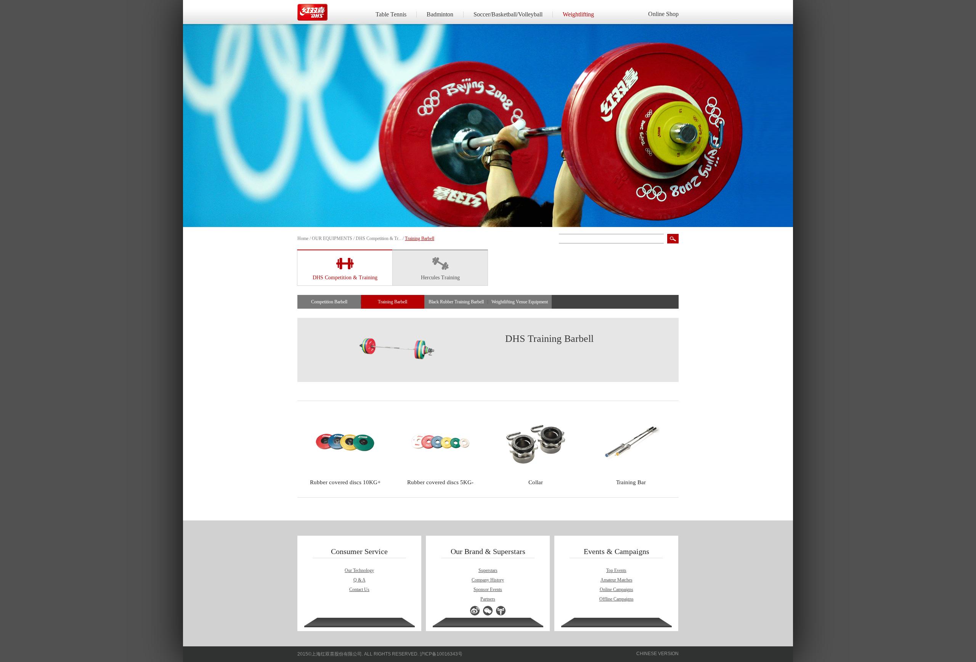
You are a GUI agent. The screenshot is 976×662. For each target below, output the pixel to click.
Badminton (440, 14)
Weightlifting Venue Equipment (519, 301)
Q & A (359, 580)
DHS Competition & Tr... (378, 238)
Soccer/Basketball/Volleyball (508, 14)
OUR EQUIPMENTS (332, 238)
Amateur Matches (616, 580)
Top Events (616, 570)
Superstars (488, 570)
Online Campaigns (616, 589)
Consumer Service (359, 551)
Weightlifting (578, 14)
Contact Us (359, 589)
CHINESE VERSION (657, 653)
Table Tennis (391, 14)
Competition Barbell (329, 301)
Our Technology (359, 570)
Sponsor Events (488, 589)
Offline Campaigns (616, 599)
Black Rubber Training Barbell (456, 301)
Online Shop (663, 14)
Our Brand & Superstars (488, 551)
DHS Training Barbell (549, 338)
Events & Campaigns (616, 551)
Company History (488, 580)
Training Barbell (392, 301)
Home (302, 238)
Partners (487, 599)
